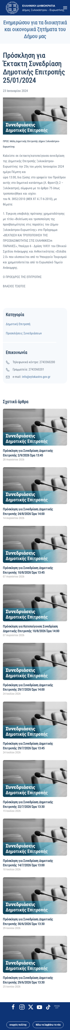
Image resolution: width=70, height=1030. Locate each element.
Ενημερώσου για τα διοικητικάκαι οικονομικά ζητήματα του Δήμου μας (35, 29)
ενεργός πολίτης (18, 1024)
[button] (65, 7)
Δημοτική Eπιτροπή (18, 324)
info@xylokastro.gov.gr (36, 377)
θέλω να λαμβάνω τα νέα (48, 1024)
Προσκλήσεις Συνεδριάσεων (24, 333)
